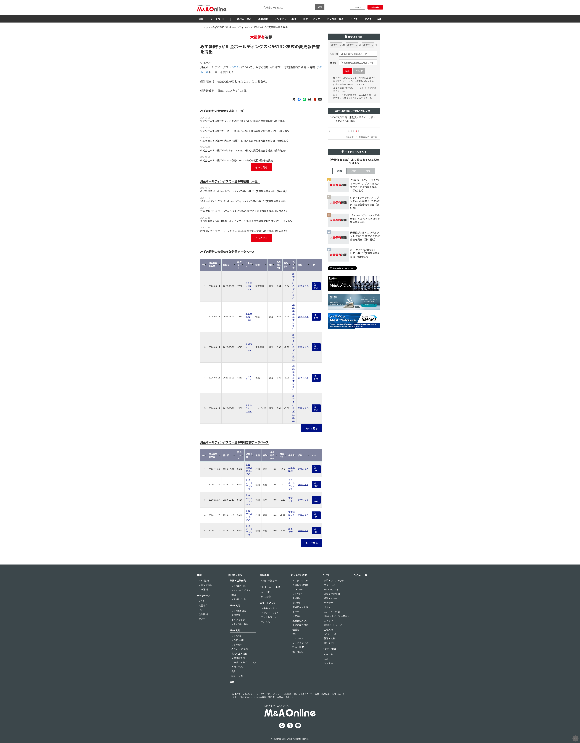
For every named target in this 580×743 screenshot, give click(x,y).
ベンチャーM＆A (269, 612)
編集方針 (236, 694)
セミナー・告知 (372, 19)
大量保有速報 (205, 585)
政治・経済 (298, 647)
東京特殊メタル (291, 515)
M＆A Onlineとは (250, 694)
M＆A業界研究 (238, 585)
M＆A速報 (204, 580)
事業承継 (263, 19)
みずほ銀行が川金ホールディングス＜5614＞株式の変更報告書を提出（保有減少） (245, 191)
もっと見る (261, 167)
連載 (232, 682)
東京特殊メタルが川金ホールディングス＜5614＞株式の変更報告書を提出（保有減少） (247, 221)
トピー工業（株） (249, 316)
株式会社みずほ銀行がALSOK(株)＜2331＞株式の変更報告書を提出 (236, 160)
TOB (201, 610)
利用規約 (288, 694)
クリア (359, 71)
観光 (294, 633)
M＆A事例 (266, 596)
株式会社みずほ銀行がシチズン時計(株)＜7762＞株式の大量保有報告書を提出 (242, 121)
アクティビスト (300, 580)
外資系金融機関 (332, 593)
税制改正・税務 (239, 653)
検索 (319, 7)
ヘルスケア (298, 638)
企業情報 (203, 614)
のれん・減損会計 (240, 649)
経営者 (295, 629)
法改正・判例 (238, 640)
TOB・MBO (298, 589)
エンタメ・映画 (332, 611)
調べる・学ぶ (244, 19)
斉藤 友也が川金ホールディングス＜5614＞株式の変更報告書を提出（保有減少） (244, 211)
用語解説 (235, 615)
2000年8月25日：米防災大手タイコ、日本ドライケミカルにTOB (353, 119)
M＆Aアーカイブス (240, 590)
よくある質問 (238, 619)
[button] (349, 131)
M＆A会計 (236, 644)
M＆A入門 (235, 605)
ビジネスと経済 (335, 19)
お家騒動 (296, 616)
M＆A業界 (297, 593)
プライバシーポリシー (271, 694)
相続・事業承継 (269, 580)
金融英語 (328, 629)
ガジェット (329, 642)
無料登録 (375, 7)
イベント (328, 654)
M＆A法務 (236, 635)
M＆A (201, 601)
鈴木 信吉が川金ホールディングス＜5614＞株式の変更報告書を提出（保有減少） (244, 231)
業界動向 (296, 602)
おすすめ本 (329, 620)
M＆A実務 (235, 630)
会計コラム (237, 671)
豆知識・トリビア (333, 624)
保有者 (333, 62)
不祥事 (295, 611)
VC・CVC (265, 621)
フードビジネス (300, 642)
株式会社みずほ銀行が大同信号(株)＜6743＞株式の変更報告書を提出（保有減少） (245, 140)
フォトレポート (332, 585)
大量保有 (203, 605)
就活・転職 (329, 638)
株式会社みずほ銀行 (293, 286)
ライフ (354, 19)
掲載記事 (325, 694)
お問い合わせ (338, 694)
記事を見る (303, 286)
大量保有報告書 (300, 585)
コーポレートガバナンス (243, 662)
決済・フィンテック (334, 580)
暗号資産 (328, 602)
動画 (233, 594)
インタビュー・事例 (285, 19)
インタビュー (268, 592)
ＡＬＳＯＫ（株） (249, 408)
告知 (326, 658)
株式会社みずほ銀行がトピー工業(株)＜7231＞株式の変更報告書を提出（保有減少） (246, 131)
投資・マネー (330, 598)
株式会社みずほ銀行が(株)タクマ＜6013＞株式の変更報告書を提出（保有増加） (243, 150)
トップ (206, 27)
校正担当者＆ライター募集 (306, 694)
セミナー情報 (329, 649)
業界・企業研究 (238, 580)
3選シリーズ (330, 633)
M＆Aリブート (238, 599)
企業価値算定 (238, 658)
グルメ (327, 607)
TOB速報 (203, 589)
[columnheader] (203, 265)
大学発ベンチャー (270, 608)
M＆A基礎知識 (238, 610)
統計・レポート (239, 675)
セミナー (328, 663)
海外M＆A (297, 651)
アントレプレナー (270, 617)
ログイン (357, 7)
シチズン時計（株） (249, 286)
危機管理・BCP (300, 620)
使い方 (202, 618)
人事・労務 (237, 666)
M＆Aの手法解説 (239, 624)
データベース (217, 19)
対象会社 (334, 54)
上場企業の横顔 (300, 624)
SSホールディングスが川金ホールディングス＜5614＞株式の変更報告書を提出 (243, 201)
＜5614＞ (276, 46)
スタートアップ (311, 19)
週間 (353, 170)
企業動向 (296, 598)
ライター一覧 (360, 575)
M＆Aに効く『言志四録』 (337, 616)
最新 (339, 170)
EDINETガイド (331, 589)
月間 (368, 170)
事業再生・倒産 (300, 607)
